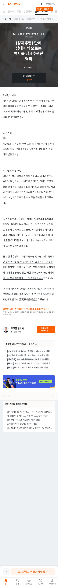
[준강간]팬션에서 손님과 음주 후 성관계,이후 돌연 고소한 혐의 (32, 367)
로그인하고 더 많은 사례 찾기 (32, 571)
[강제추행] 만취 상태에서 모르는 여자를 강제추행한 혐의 (30, 359)
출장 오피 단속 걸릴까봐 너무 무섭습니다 (23, 424)
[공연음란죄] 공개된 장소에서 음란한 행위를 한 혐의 (28, 355)
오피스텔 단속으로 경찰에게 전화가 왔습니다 (25, 420)
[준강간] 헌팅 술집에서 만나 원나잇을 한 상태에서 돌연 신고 (31, 363)
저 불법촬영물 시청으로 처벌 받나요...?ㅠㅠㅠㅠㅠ (27, 416)
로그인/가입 (50, 4)
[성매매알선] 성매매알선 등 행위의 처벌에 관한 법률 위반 (30, 351)
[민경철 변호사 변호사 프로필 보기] (6, 330)
